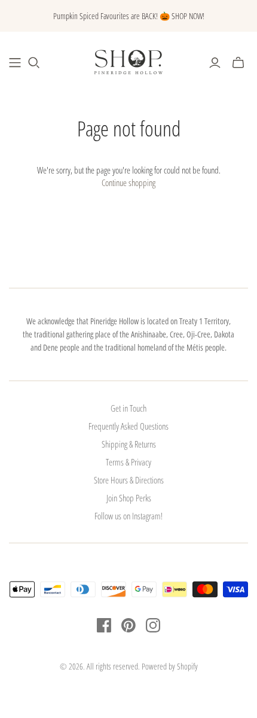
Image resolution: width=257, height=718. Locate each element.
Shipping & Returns (129, 444)
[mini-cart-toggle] (238, 62)
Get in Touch (128, 408)
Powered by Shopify (170, 666)
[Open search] (34, 63)
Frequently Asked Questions (128, 426)
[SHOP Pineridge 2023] (15, 63)
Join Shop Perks (128, 498)
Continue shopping (128, 182)
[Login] (215, 62)
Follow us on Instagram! (128, 516)
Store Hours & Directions (129, 480)
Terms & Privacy (128, 462)
